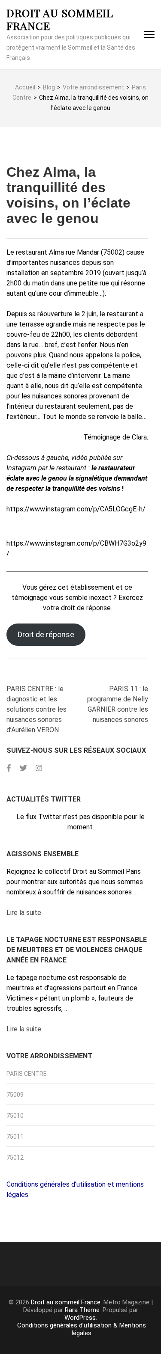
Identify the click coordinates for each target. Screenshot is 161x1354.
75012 (15, 1157)
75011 (15, 1136)
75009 (15, 1094)
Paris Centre (26, 1073)
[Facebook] (8, 768)
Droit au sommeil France (59, 19)
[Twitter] (23, 768)
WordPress (80, 1317)
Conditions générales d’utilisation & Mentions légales (81, 1329)
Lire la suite (23, 913)
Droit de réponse (46, 634)
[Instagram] (39, 768)
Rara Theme (82, 1310)
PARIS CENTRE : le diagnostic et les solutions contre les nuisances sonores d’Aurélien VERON (36, 709)
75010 (15, 1115)
